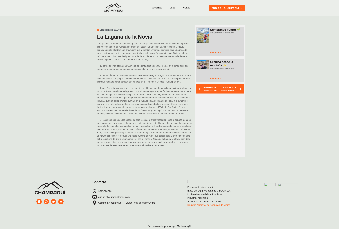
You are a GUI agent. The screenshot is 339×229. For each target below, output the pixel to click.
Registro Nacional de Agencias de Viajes (208, 205)
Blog (172, 8)
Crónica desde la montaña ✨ (221, 63)
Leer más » (215, 52)
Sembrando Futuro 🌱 (225, 29)
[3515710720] (94, 191)
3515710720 (104, 191)
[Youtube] (61, 201)
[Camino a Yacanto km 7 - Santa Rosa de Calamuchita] (94, 203)
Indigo (172, 226)
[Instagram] (46, 201)
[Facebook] (39, 201)
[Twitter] (53, 201)
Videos (186, 8)
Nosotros (157, 8)
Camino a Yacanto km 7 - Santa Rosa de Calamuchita (126, 202)
